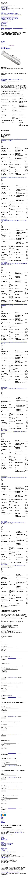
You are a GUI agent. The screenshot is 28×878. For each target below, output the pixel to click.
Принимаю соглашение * (12, 658)
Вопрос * (3, 650)
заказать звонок (4, 7)
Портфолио (3, 23)
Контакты (3, 850)
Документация (4, 22)
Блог (2, 24)
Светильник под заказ (6, 20)
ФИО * (2, 646)
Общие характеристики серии (8, 79)
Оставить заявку (4, 26)
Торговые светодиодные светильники (9, 17)
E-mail (2, 649)
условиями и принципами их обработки (10, 872)
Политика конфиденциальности (8, 851)
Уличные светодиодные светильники (9, 13)
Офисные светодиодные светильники (9, 15)
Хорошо (2, 876)
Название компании (5, 665)
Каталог (2, 12)
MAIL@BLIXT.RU (5, 9)
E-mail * (2, 763)
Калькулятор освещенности (7, 19)
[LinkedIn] (5, 815)
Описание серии (19, 79)
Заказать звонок (4, 754)
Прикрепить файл (7, 695)
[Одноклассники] (3, 815)
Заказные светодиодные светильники (9, 18)
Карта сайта (3, 849)
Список (2, 656)
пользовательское (12, 658)
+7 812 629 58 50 (4, 6)
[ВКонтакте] (1, 815)
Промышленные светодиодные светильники (11, 14)
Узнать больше (4, 175)
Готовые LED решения (6, 844)
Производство (4, 25)
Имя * (2, 742)
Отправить (3, 659)
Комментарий (4, 671)
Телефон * (3, 647)
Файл (2, 695)
